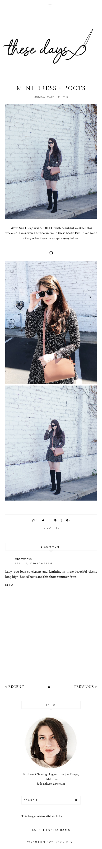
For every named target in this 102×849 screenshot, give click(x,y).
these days (45, 842)
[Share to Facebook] (49, 520)
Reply (9, 585)
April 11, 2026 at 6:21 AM (33, 563)
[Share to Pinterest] (55, 520)
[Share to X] (43, 520)
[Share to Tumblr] (61, 520)
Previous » (85, 687)
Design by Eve (64, 842)
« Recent (14, 687)
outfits (53, 527)
